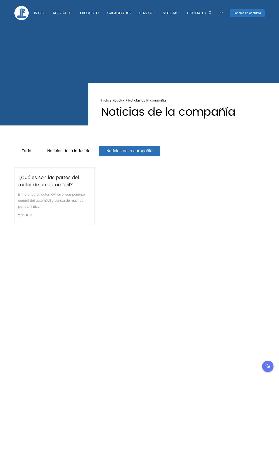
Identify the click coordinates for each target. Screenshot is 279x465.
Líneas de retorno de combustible (99, 19)
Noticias (170, 13)
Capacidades (119, 13)
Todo (26, 151)
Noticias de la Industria (69, 151)
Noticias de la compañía (129, 151)
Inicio (39, 13)
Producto (89, 13)
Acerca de (62, 13)
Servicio (146, 13)
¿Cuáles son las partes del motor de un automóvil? (48, 181)
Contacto (196, 13)
